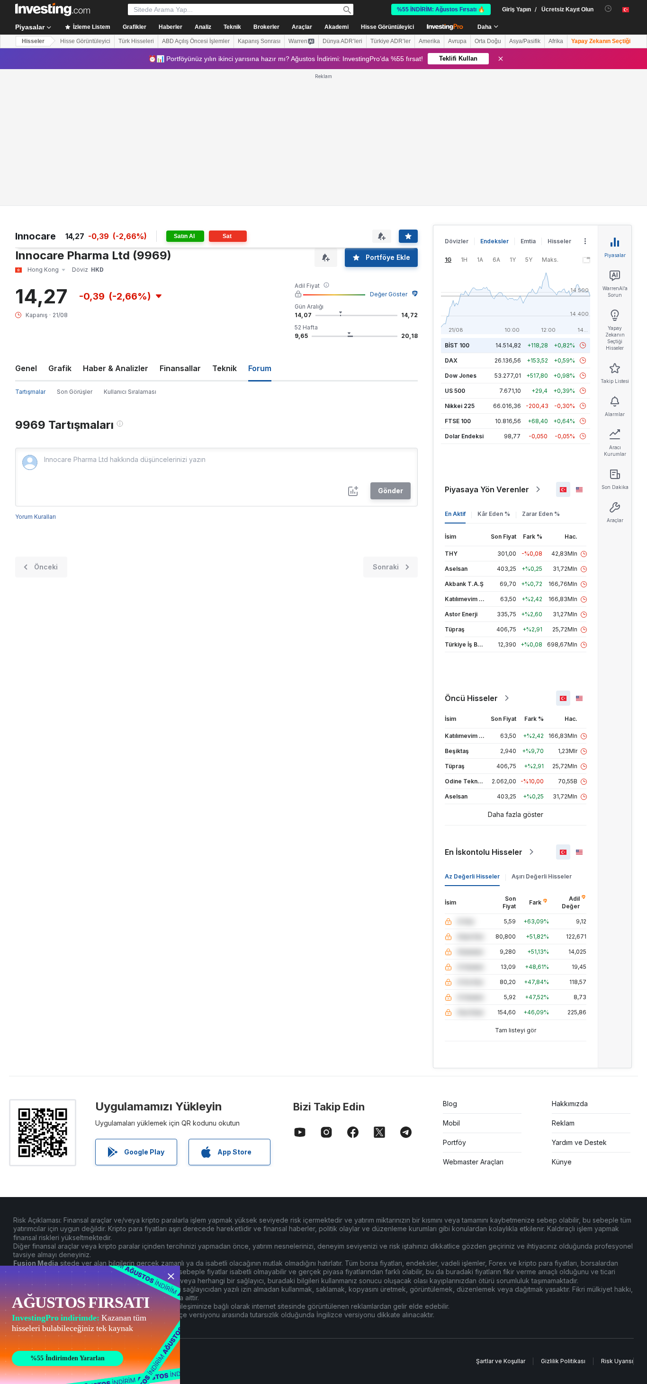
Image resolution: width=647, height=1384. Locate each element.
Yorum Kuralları (35, 516)
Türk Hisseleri (136, 41)
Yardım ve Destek (579, 1142)
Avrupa (457, 41)
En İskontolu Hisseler (483, 852)
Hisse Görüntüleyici (387, 27)
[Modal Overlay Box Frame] (90, 1325)
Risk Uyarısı (617, 1361)
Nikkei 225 (460, 405)
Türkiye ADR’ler (390, 41)
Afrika (555, 41)
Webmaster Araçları (473, 1162)
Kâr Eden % (493, 513)
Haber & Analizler (115, 368)
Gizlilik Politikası (563, 1361)
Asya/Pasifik (524, 41)
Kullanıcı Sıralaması (130, 391)
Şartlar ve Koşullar (500, 1361)
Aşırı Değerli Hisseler (542, 876)
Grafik (60, 368)
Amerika (429, 41)
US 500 (455, 390)
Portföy (454, 1142)
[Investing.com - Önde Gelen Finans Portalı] (52, 9)
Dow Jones (460, 375)
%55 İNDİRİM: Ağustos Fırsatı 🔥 (441, 9)
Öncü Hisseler (471, 698)
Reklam (563, 1123)
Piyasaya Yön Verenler (487, 489)
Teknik (224, 368)
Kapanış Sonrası (259, 41)
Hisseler (33, 41)
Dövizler (456, 241)
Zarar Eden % (541, 513)
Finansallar (180, 368)
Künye (562, 1162)
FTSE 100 (458, 421)
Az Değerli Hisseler (472, 876)
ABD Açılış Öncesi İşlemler (196, 41)
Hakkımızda (570, 1104)
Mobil (451, 1123)
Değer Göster (388, 294)
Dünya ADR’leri (342, 41)
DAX (451, 360)
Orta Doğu (488, 41)
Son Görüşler (74, 391)
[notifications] (608, 8)
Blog (450, 1104)
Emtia (528, 241)
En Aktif (455, 513)
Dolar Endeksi (464, 436)
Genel (26, 368)
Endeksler (494, 241)
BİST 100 (457, 345)
